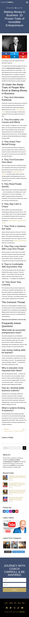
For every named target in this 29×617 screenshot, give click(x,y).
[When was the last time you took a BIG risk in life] (22, 544)
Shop (19, 603)
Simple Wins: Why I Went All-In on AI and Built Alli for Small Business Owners (17, 477)
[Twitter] (7, 511)
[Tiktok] (13, 511)
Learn (6, 603)
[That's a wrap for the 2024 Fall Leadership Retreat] (6, 544)
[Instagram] (10, 511)
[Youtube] (16, 511)
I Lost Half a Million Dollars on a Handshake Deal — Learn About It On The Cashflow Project (17, 484)
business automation (19, 240)
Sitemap (22, 612)
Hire (15, 603)
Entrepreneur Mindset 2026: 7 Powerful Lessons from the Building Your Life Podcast (16, 498)
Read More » (11, 480)
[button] (6, 53)
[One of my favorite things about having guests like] (14, 544)
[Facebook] (4, 511)
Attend (11, 603)
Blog (23, 603)
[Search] (24, 448)
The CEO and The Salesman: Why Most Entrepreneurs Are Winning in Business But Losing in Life (17, 491)
